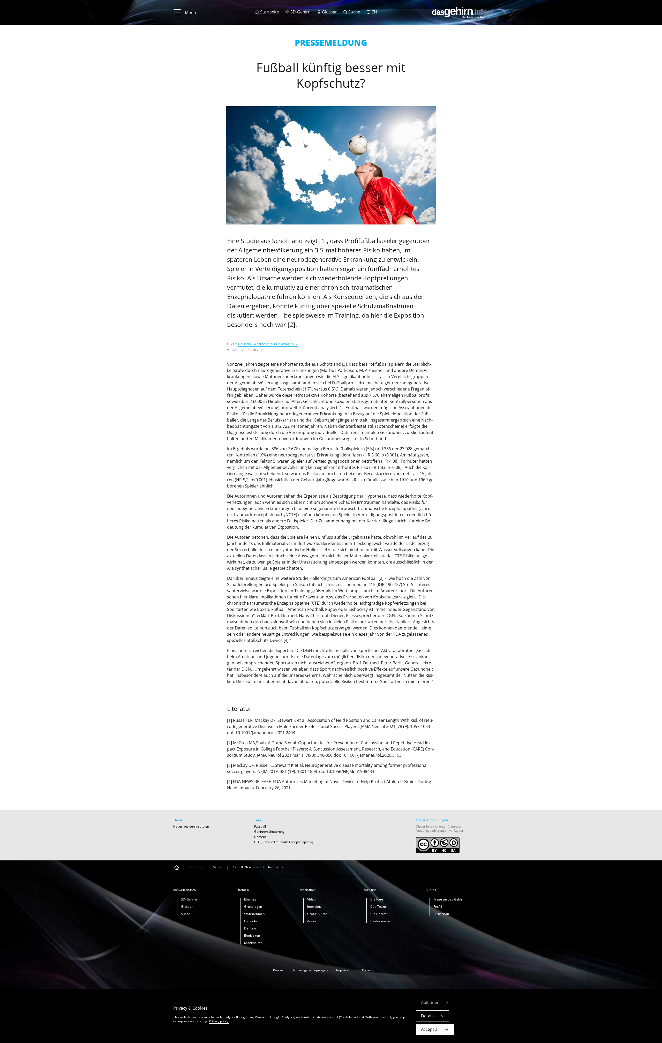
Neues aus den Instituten (191, 826)
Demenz (260, 837)
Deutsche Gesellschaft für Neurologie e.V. (268, 344)
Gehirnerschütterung (269, 831)
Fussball (260, 826)
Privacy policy (218, 1021)
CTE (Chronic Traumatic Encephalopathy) (283, 842)
